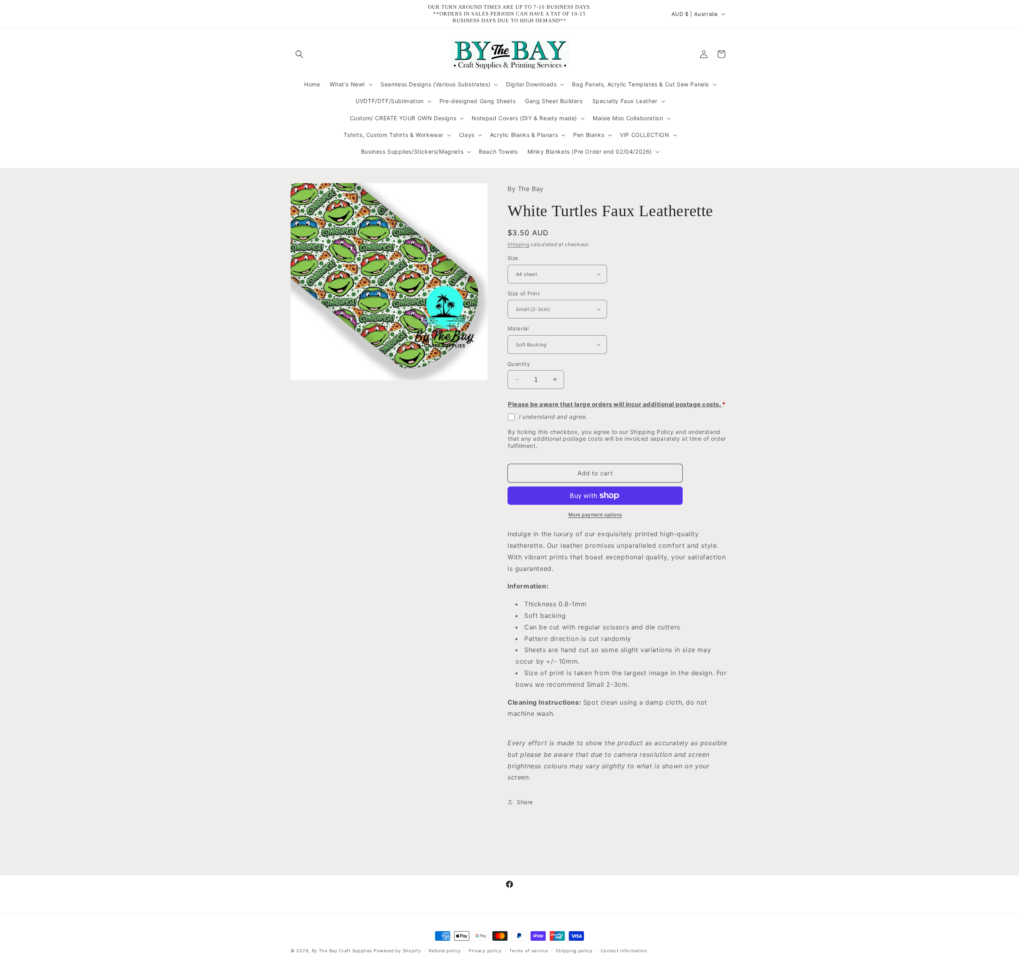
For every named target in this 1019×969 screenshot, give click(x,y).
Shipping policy (574, 950)
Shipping (518, 244)
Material (518, 328)
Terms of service (528, 950)
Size (513, 258)
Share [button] (525, 801)
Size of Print (524, 293)
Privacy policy (485, 950)
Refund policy (445, 950)
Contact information (624, 950)
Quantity (519, 363)
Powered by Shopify (397, 950)
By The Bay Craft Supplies (343, 950)
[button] (299, 54)
